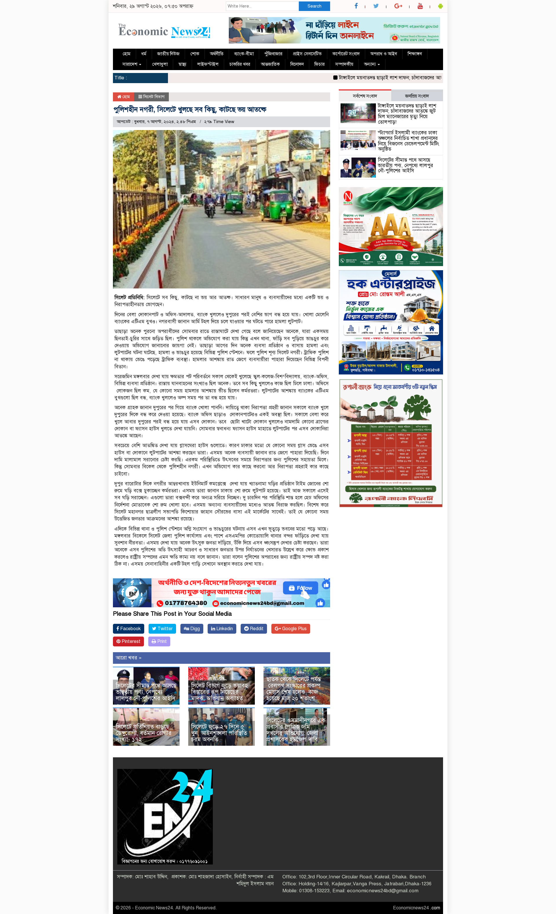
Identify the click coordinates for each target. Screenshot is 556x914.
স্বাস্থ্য (182, 64)
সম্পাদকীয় (344, 64)
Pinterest (130, 641)
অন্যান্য (370, 64)
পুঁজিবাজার (273, 54)
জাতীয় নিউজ (168, 54)
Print (161, 641)
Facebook (130, 629)
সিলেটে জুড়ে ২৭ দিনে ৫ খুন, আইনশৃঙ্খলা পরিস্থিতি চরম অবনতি (219, 733)
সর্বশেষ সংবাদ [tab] (365, 96)
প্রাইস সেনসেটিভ (307, 54)
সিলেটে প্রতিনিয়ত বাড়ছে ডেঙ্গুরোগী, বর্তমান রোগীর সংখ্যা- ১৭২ (143, 733)
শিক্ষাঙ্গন (415, 54)
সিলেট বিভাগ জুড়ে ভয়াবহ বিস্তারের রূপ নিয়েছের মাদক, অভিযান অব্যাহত (219, 692)
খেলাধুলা (160, 64)
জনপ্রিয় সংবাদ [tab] (417, 96)
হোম (126, 54)
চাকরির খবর (239, 64)
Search (314, 6)
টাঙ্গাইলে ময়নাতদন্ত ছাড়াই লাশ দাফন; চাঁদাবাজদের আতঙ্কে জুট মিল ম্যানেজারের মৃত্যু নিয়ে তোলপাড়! (401, 78)
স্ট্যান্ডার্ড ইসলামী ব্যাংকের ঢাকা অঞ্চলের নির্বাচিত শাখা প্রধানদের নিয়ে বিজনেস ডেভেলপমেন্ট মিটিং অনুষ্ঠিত (408, 141)
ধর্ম (144, 54)
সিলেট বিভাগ (153, 96)
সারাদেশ (130, 64)
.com (435, 908)
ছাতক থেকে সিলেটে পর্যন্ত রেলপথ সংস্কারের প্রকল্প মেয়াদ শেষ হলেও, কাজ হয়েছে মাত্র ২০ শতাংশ (293, 689)
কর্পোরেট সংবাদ (346, 54)
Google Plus (294, 629)
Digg (194, 629)
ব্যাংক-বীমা (244, 54)
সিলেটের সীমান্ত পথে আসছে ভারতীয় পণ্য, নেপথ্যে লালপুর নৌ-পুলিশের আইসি (146, 692)
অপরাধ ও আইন (383, 54)
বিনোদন (297, 64)
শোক (194, 54)
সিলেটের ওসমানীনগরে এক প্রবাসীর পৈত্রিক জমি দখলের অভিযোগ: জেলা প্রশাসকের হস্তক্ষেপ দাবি (295, 730)
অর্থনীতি (217, 54)
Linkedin (224, 629)
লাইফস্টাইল (208, 64)
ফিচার (319, 64)
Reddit (256, 629)
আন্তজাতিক (270, 64)
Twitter (164, 629)
